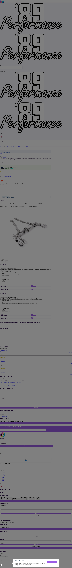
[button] (1, 565)
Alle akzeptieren (52, 562)
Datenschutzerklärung (20, 565)
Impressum (16, 565)
